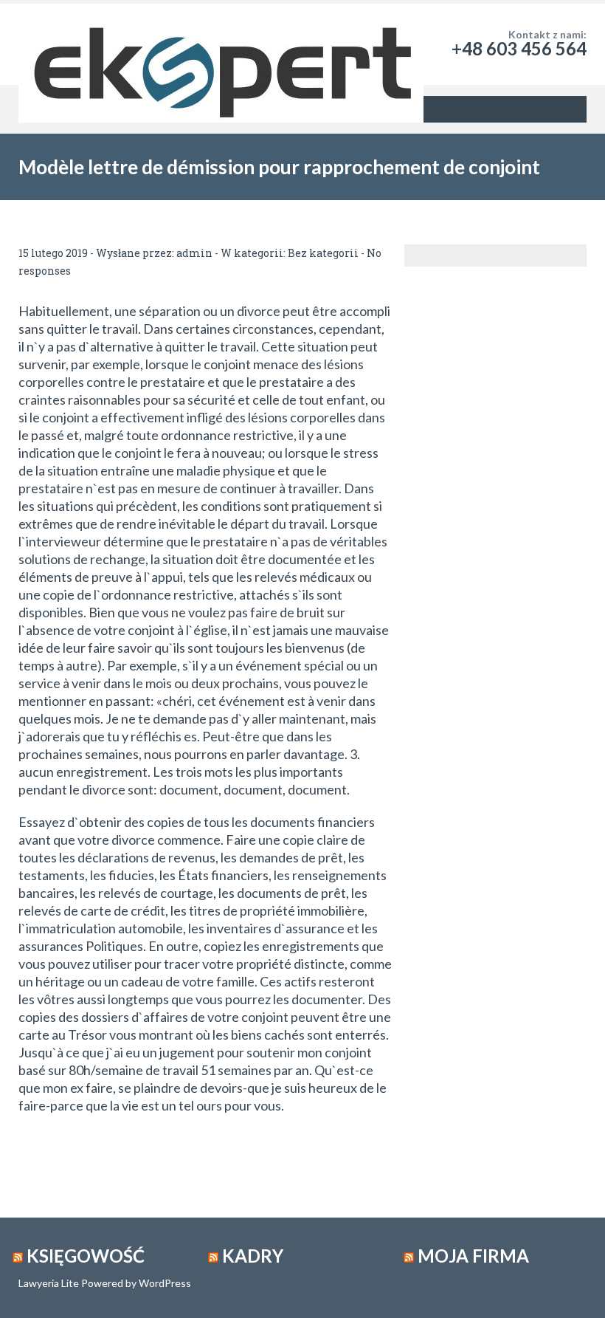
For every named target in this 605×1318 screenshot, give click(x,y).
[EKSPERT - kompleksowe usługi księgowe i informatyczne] (221, 44)
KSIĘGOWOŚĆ (86, 1255)
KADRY (252, 1255)
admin (194, 253)
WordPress (163, 1283)
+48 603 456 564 (519, 48)
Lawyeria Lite (49, 1283)
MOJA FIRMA (473, 1255)
